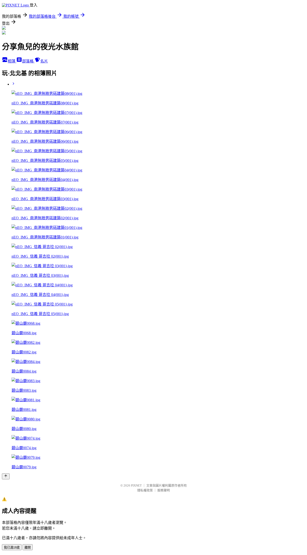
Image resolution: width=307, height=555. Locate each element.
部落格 (28, 61)
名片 (44, 61)
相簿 (12, 61)
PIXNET (136, 485)
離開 (27, 547)
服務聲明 (163, 490)
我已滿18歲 (12, 547)
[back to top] (6, 476)
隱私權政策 (145, 490)
